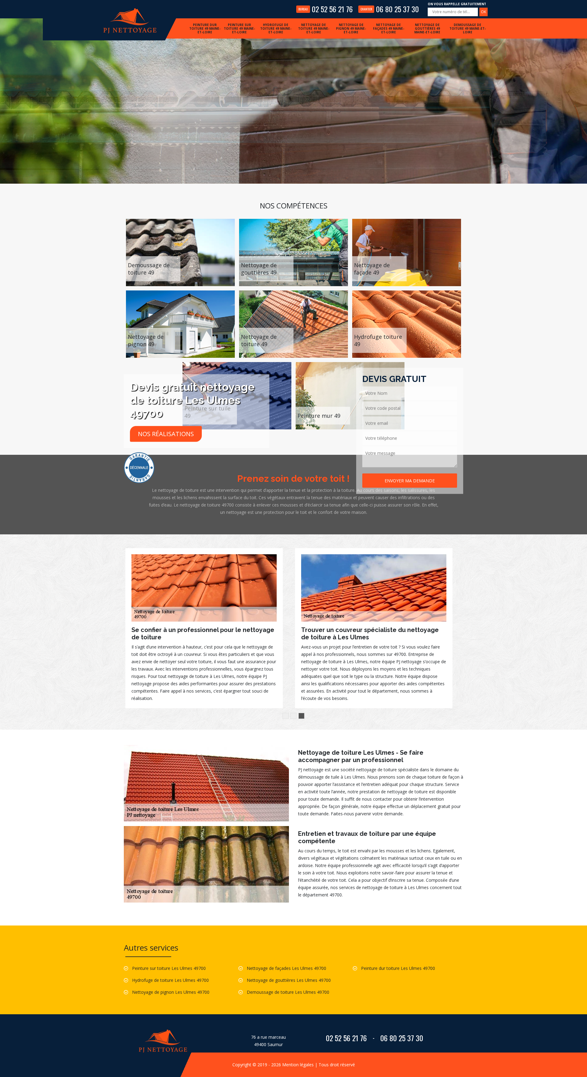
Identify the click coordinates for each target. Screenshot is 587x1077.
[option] (204, 624)
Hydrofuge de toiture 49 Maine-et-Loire (275, 28)
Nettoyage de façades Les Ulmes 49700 (286, 968)
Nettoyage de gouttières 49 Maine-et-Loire (427, 28)
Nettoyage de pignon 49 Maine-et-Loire (351, 28)
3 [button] (301, 716)
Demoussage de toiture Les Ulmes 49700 (288, 992)
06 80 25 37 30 (389, 8)
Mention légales (298, 1065)
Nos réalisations (166, 434)
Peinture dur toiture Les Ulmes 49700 (398, 968)
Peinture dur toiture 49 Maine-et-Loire (204, 28)
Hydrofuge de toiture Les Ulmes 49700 (170, 980)
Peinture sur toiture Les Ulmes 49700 (169, 968)
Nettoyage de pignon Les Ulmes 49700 (170, 992)
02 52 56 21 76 (325, 8)
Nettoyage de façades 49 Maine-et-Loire (388, 28)
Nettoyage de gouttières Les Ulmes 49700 (289, 980)
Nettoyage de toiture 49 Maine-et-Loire (313, 28)
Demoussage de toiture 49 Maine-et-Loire (467, 28)
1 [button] (285, 716)
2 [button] (293, 716)
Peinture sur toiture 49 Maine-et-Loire (239, 28)
